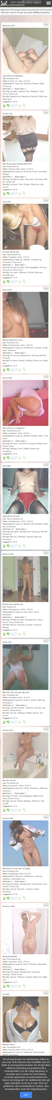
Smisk (36, 612)
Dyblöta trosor (42, 444)
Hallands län (11, 607)
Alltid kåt (42, 355)
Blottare (6, 627)
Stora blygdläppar (32, 267)
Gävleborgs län (12, 695)
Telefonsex (12, 350)
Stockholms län (13, 166)
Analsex (26, 700)
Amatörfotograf (8, 275)
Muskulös (21, 625)
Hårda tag (41, 700)
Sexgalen (13, 91)
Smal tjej (43, 267)
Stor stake (14, 272)
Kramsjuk (6, 974)
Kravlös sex (13, 81)
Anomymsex (13, 786)
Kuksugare (14, 532)
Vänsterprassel (14, 609)
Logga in (37, 2)
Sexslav (36, 713)
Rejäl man (38, 272)
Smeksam (37, 625)
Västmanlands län (14, 255)
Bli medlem (27, 2)
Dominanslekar (36, 524)
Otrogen (27, 184)
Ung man (38, 876)
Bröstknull (27, 84)
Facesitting (42, 172)
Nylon (31, 612)
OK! (26, 1095)
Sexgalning (7, 451)
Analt (25, 612)
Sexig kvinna (8, 270)
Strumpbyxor (7, 703)
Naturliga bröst (25, 532)
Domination (7, 262)
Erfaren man (37, 361)
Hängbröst (34, 91)
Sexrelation (12, 698)
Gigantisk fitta (24, 91)
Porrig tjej (6, 358)
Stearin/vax (34, 788)
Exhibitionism (29, 348)
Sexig (11, 622)
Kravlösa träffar (14, 1050)
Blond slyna (18, 270)
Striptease (6, 879)
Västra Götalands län (15, 519)
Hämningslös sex (18, 879)
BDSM (5, 1055)
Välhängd (13, 449)
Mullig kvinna (38, 796)
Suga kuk (19, 84)
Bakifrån (27, 260)
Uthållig (29, 361)
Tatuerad (29, 537)
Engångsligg (13, 874)
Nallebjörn (27, 801)
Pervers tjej (14, 355)
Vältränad (22, 272)
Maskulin (34, 96)
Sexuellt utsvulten (17, 179)
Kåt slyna (14, 444)
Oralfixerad (28, 1052)
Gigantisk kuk (15, 96)
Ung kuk (13, 889)
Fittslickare (7, 539)
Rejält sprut (7, 99)
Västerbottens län (13, 431)
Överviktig (39, 179)
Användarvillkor (12, 1071)
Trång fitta (29, 708)
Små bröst (23, 444)
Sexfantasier (11, 527)
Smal (21, 184)
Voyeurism (7, 791)
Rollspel (35, 84)
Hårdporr (6, 174)
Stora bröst (29, 179)
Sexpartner (12, 962)
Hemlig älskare (14, 345)
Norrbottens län (12, 79)
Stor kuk (13, 713)
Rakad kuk (25, 96)
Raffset (33, 700)
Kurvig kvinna (37, 884)
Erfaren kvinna (8, 446)
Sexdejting (12, 257)
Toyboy (36, 889)
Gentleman (12, 433)
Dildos (42, 84)
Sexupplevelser (14, 521)
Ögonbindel (42, 964)
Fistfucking (7, 86)
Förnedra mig (36, 260)
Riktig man (43, 96)
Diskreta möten (14, 169)
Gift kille (30, 272)
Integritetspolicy (36, 1071)
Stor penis (14, 184)
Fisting (26, 788)
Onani (34, 172)
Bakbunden (7, 615)
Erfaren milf (13, 94)
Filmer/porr (33, 964)
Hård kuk (13, 537)
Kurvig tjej (31, 444)
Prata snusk (17, 262)
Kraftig (19, 801)
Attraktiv (22, 361)
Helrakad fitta (25, 355)
